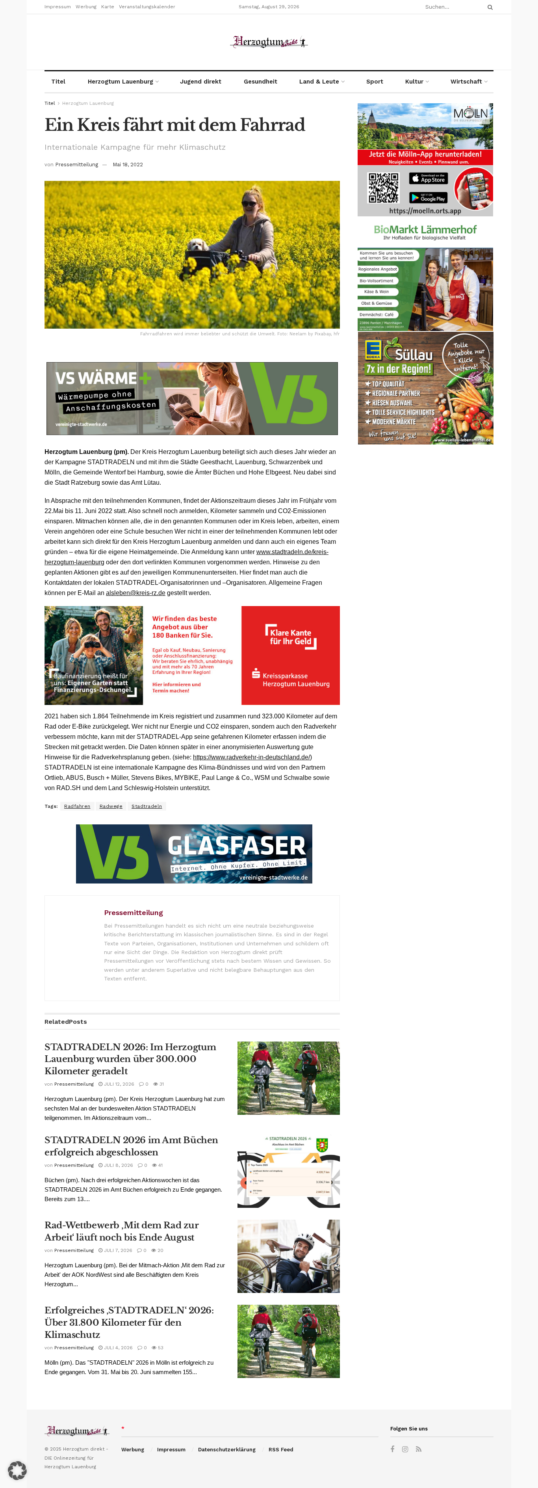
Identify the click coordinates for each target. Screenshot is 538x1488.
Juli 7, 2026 (117, 1250)
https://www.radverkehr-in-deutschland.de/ (251, 757)
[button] (17, 1470)
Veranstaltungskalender (147, 6)
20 (159, 1250)
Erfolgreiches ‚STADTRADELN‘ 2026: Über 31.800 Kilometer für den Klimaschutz (129, 1322)
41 (160, 1165)
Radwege (111, 806)
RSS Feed (281, 1450)
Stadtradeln (147, 806)
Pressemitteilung (76, 164)
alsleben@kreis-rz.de (135, 593)
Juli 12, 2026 (118, 1084)
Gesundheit (260, 81)
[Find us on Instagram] (405, 1449)
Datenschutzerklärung (227, 1450)
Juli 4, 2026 (117, 1347)
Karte (107, 6)
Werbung (86, 6)
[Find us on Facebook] (392, 1449)
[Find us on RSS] (418, 1449)
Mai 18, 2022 (128, 164)
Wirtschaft (466, 81)
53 (159, 1347)
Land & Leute (319, 81)
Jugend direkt (200, 81)
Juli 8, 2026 (117, 1165)
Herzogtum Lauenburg (120, 81)
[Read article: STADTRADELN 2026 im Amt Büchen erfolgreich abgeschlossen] (288, 1171)
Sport (374, 81)
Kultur (414, 81)
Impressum (58, 6)
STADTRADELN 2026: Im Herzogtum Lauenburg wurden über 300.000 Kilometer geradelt (130, 1059)
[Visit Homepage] (269, 42)
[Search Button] (489, 7)
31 (161, 1084)
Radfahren (77, 806)
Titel (58, 81)
